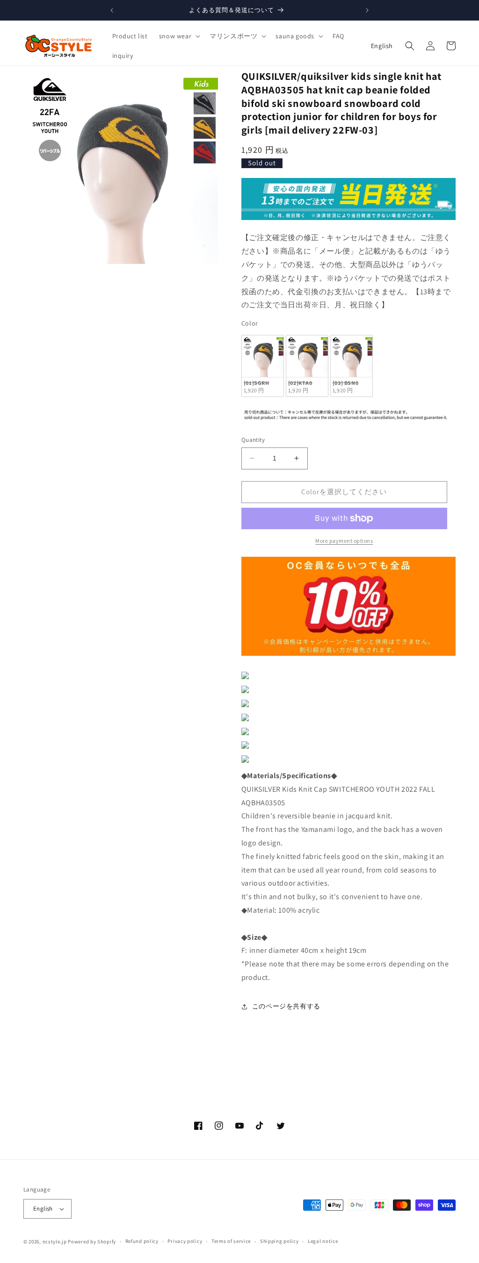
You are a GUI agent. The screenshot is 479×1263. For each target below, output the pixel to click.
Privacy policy (184, 1241)
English (382, 46)
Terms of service (231, 1241)
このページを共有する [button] (286, 1006)
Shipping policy (279, 1241)
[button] (178, 36)
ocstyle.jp (55, 1241)
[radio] (262, 366)
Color (249, 323)
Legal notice (323, 1241)
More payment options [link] (344, 540)
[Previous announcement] (112, 10)
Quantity (253, 440)
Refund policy (142, 1241)
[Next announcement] (367, 10)
